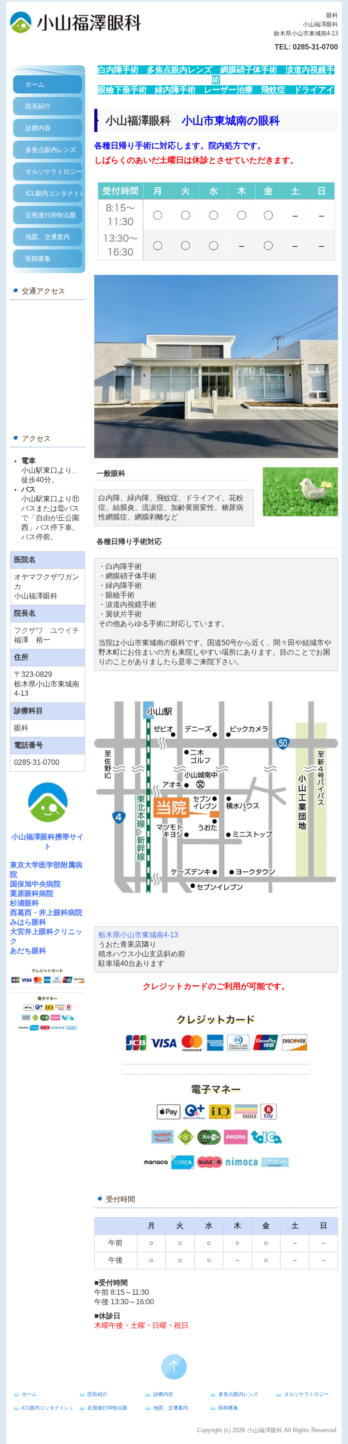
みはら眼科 (28, 922)
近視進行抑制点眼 (50, 215)
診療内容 (38, 128)
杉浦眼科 (24, 903)
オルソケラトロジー (53, 171)
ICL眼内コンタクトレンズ (53, 193)
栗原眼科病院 (31, 893)
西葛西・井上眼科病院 (46, 912)
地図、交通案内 (47, 236)
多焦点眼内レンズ (50, 149)
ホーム (34, 84)
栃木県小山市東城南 (138, 935)
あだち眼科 (28, 951)
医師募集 (38, 258)
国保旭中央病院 (35, 884)
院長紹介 (38, 106)
